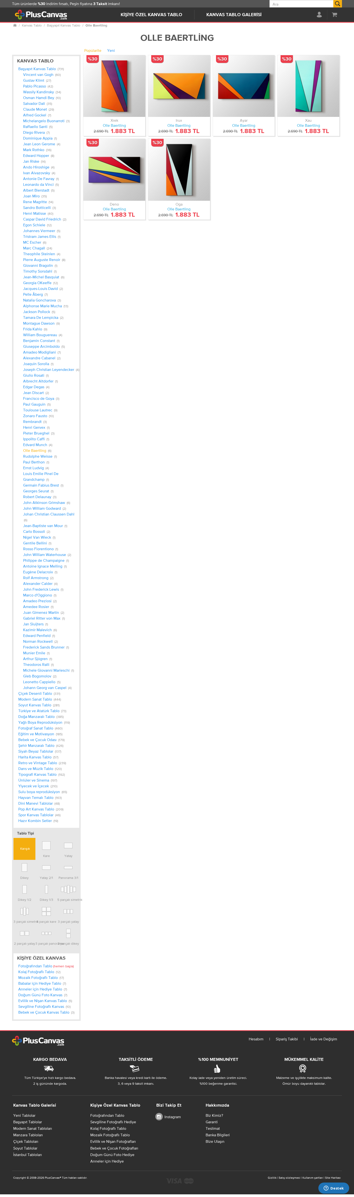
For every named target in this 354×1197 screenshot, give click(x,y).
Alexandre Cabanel (41, 358)
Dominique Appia (40, 138)
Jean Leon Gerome (41, 144)
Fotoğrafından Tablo (46, 966)
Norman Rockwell (40, 641)
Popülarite (92, 50)
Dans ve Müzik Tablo (40, 768)
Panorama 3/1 (68, 878)
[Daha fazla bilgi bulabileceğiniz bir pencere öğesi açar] (333, 1189)
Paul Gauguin (37, 404)
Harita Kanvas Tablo (38, 757)
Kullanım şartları (312, 1177)
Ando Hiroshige (38, 167)
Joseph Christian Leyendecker (51, 369)
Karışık (24, 848)
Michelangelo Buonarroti (46, 121)
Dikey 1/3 (46, 900)
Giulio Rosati (36, 375)
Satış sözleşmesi (289, 1177)
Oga (179, 204)
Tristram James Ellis (41, 236)
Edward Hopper (38, 155)
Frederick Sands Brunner (46, 647)
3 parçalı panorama (46, 943)
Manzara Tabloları (28, 1135)
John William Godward (44, 508)
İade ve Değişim (323, 1039)
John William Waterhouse (47, 554)
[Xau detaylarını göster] (308, 86)
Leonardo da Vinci (41, 184)
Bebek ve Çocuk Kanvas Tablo (46, 1012)
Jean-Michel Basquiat (43, 277)
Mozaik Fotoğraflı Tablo (41, 977)
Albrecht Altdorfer (40, 381)
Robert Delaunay (39, 497)
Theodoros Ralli (38, 664)
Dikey (24, 878)
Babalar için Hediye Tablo (42, 983)
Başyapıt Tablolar (27, 1122)
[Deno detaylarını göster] (114, 170)
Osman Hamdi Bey (42, 97)
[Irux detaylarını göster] (179, 86)
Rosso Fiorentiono (40, 549)
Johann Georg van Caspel (47, 687)
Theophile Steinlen (41, 254)
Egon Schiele (37, 225)
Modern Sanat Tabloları (32, 1128)
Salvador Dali (37, 103)
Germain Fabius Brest (43, 485)
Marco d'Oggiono (39, 595)
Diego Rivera (36, 132)
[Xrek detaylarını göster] (114, 86)
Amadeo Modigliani (42, 352)
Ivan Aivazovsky (39, 173)
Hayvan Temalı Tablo (40, 797)
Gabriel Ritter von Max (44, 618)
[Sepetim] (334, 14)
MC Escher (34, 242)
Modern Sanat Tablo (39, 699)
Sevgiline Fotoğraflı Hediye (113, 1122)
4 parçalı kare (46, 921)
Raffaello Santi (37, 126)
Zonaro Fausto (38, 416)
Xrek (114, 120)
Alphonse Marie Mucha (45, 306)
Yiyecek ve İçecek (37, 786)
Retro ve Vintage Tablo (42, 763)
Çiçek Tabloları (25, 1141)
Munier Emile (36, 653)
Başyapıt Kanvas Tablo (41, 69)
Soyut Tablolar (25, 1148)
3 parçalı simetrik (24, 921)
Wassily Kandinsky (42, 92)
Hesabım (256, 1039)
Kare (46, 856)
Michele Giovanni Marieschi (48, 670)
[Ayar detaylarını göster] (244, 86)
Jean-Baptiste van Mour (45, 525)
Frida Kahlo (35, 329)
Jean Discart (36, 392)
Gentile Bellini (37, 543)
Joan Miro (35, 196)
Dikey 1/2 (24, 900)
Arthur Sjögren (37, 658)
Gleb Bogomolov (39, 676)
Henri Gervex (36, 427)
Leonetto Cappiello (41, 682)
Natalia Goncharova (42, 300)
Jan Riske (34, 161)
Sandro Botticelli (39, 207)
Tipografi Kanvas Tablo (41, 774)
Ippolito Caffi (36, 439)
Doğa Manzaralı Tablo (41, 716)
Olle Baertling (37, 450)
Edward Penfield (39, 635)
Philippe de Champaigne (46, 560)
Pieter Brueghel (38, 433)
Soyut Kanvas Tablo (38, 705)
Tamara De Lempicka (43, 317)
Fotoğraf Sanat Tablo (40, 728)
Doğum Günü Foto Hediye (112, 1154)
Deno (114, 204)
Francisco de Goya (41, 398)
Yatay (68, 856)
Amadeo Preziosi (40, 601)
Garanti (212, 1122)
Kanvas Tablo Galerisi (234, 15)
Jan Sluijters (35, 624)
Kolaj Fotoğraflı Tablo (39, 972)
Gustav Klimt (37, 80)
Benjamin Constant (41, 340)
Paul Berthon (36, 462)
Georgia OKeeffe (40, 283)
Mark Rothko (37, 149)
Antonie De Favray (41, 178)
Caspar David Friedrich (44, 219)
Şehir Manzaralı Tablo (40, 745)
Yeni (111, 50)
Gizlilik (272, 1177)
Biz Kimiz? (214, 1115)
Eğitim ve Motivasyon (40, 734)
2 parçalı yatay (24, 943)
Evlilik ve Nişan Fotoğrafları (113, 1141)
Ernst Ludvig (36, 468)
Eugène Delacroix (40, 572)
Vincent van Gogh (42, 74)
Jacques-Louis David (43, 288)
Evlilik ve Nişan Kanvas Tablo (45, 1000)
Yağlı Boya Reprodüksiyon (44, 722)
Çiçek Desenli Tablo (39, 693)
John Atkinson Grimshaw (46, 502)
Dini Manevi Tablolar (39, 803)
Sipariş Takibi (287, 1039)
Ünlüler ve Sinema (37, 780)
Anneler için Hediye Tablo (42, 989)
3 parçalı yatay (68, 921)
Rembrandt (35, 421)
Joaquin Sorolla (38, 363)
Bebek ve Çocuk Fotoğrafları (114, 1148)
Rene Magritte (38, 202)
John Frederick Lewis (43, 589)
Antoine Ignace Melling (45, 566)
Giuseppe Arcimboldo (44, 346)
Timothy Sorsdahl (40, 271)
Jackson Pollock (39, 311)
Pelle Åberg (35, 294)
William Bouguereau (42, 335)
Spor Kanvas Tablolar (39, 815)
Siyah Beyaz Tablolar (39, 751)
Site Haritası (333, 1177)
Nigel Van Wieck (39, 537)
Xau (308, 120)
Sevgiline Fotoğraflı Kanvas (44, 1006)
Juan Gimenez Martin (43, 612)
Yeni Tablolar (24, 1115)
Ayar (244, 120)
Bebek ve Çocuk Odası (41, 739)
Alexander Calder (40, 583)
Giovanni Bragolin (40, 265)
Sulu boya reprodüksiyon (42, 791)
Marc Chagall (37, 248)
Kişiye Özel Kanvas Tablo (151, 15)
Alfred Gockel (37, 115)
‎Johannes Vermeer (41, 230)
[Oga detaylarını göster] (179, 170)
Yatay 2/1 (46, 878)
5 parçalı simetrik (68, 900)
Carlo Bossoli (36, 531)
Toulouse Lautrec (40, 410)
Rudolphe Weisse (40, 456)
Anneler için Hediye (107, 1161)
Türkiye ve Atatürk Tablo (42, 711)
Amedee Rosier (38, 606)
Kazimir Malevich (40, 630)
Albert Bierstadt (38, 190)
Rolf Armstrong (38, 577)
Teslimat (213, 1128)
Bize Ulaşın (215, 1141)
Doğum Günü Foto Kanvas (42, 995)
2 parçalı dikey (68, 943)
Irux (179, 120)
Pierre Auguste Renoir (44, 259)
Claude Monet (38, 109)
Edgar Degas (36, 387)
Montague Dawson (41, 323)
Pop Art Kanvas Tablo (40, 809)
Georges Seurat (38, 491)
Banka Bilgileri (218, 1135)
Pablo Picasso (38, 86)
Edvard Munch (37, 444)
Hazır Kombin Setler (38, 820)
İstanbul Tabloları (27, 1154)
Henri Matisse (38, 213)
